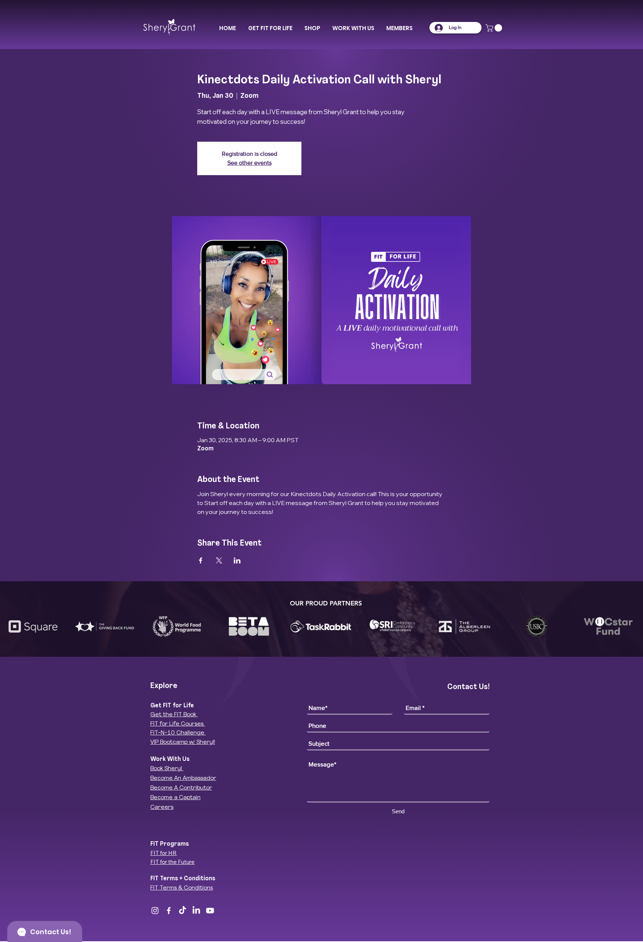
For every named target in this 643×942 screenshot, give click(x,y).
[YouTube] (210, 910)
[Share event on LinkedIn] (237, 560)
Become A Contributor (181, 788)
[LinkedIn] (196, 910)
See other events (249, 163)
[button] (270, 28)
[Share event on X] (219, 560)
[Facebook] (168, 910)
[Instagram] (155, 910)
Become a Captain (175, 798)
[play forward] (633, 626)
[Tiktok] (182, 910)
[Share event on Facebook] (200, 560)
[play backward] (9, 626)
